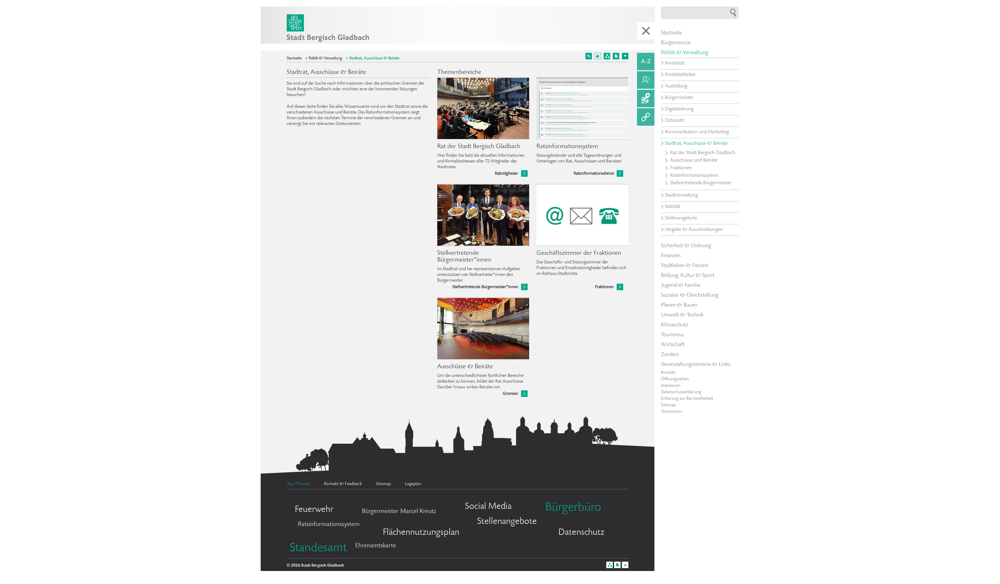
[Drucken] (616, 56)
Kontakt (668, 372)
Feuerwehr (314, 510)
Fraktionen (604, 287)
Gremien (510, 394)
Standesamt (318, 548)
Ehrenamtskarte (375, 546)
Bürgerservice (676, 43)
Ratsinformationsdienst (594, 174)
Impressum (670, 385)
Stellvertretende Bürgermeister (701, 183)
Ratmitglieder (506, 174)
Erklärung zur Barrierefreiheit (687, 398)
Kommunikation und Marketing (697, 132)
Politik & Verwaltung (325, 58)
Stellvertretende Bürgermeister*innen (485, 287)
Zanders (670, 355)
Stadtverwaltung (681, 195)
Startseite (294, 58)
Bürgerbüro (573, 508)
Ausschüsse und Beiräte (693, 160)
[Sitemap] (607, 56)
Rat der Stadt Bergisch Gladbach (702, 153)
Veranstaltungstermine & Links (695, 364)
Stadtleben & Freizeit (684, 266)
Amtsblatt (675, 63)
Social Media (488, 506)
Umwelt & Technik (682, 315)
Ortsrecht (674, 120)
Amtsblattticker (680, 75)
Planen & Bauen (679, 305)
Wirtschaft (673, 345)
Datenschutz (581, 532)
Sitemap (668, 405)
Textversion (671, 411)
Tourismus (672, 335)
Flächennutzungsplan (421, 532)
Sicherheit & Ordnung (686, 246)
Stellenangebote (507, 521)
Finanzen (670, 256)
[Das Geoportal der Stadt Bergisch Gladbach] (645, 98)
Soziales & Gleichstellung (689, 295)
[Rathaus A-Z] (645, 61)
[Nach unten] (625, 56)
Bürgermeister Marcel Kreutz (399, 511)
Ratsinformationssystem (329, 524)
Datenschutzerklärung (681, 392)
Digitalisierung (679, 109)
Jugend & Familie (680, 285)
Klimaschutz (674, 325)
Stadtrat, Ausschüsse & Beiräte (374, 58)
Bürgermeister (679, 97)
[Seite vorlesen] (598, 56)
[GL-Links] (645, 117)
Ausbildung (676, 86)
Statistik (672, 207)
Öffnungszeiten (675, 379)
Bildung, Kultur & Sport (687, 275)
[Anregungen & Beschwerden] (645, 80)
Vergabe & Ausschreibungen (694, 229)
